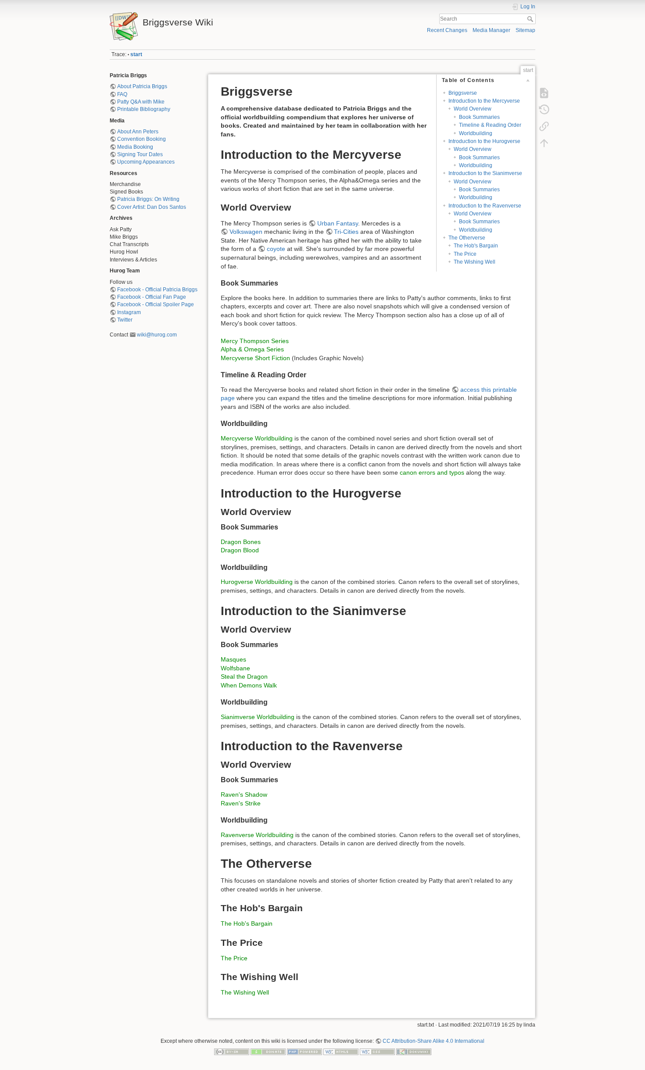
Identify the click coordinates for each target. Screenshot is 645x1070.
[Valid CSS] (377, 1051)
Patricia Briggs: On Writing (148, 199)
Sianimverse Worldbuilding (257, 716)
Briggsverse (462, 93)
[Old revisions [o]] (544, 109)
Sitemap (525, 30)
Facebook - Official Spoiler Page (155, 304)
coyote (276, 248)
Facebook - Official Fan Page (151, 297)
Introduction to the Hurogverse (484, 141)
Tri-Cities (346, 231)
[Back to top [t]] (544, 143)
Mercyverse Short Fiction (255, 357)
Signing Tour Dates (140, 154)
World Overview (472, 109)
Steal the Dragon (244, 676)
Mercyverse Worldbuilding (257, 438)
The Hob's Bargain (476, 246)
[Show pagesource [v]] (544, 93)
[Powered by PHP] (304, 1051)
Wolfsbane (235, 668)
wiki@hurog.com (157, 335)
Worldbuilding (475, 133)
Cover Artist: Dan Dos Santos (151, 207)
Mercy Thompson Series (255, 340)
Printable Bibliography (143, 109)
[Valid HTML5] (340, 1051)
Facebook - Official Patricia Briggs (157, 289)
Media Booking (135, 147)
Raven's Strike (241, 803)
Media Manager (491, 30)
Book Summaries (479, 117)
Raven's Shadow (244, 794)
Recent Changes (447, 30)
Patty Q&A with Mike (141, 102)
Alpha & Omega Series (252, 349)
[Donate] (268, 1051)
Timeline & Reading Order (490, 125)
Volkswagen (245, 231)
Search (531, 19)
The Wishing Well (474, 262)
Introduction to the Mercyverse (484, 101)
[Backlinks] (544, 126)
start (136, 54)
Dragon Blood (240, 550)
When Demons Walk (249, 685)
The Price (465, 254)
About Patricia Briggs (142, 86)
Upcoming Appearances (146, 162)
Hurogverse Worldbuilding (257, 581)
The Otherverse (466, 238)
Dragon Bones (241, 541)
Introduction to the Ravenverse (484, 206)
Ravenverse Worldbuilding (257, 834)
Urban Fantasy (337, 223)
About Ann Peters (137, 132)
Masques (233, 659)
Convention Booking (141, 139)
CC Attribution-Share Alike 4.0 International (433, 1041)
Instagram (129, 312)
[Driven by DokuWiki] (413, 1051)
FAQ (122, 94)
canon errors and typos (432, 472)
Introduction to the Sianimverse (485, 173)
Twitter (125, 320)
